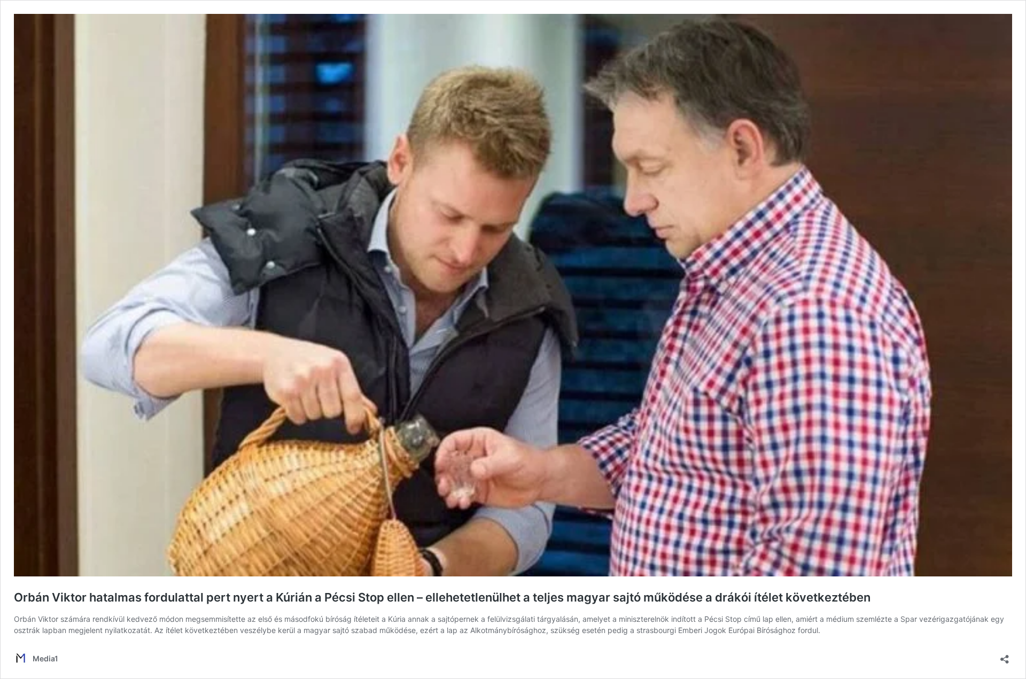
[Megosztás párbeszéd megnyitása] (1004, 655)
